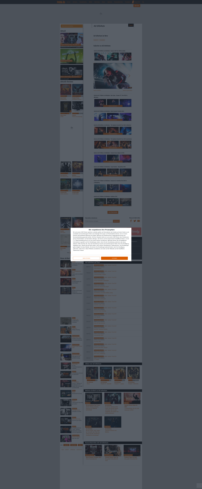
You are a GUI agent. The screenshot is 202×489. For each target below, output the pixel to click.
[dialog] (101, 244)
